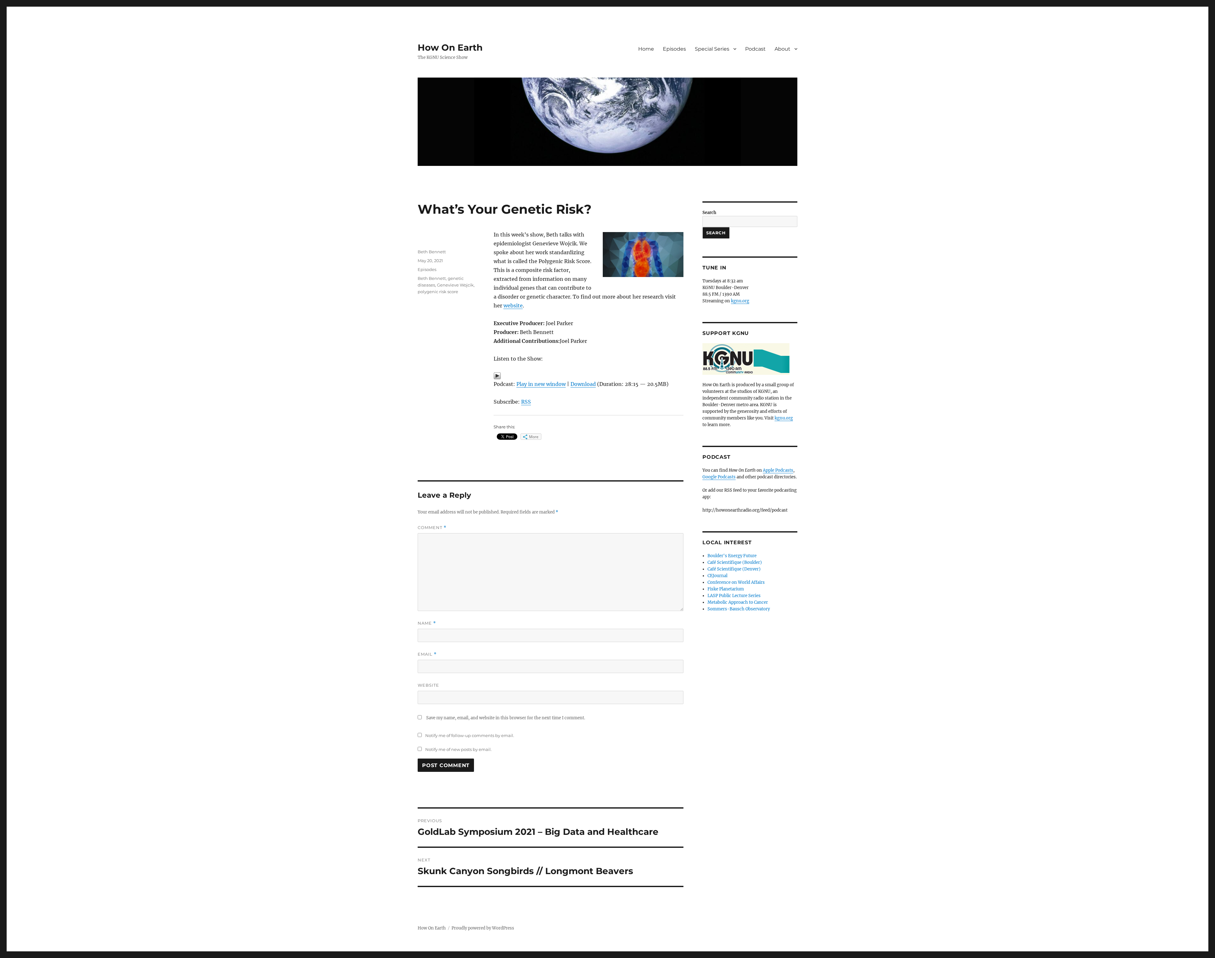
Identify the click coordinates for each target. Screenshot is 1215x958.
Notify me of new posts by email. (458, 749)
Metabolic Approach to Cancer (737, 602)
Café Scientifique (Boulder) (734, 562)
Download (583, 384)
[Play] (588, 376)
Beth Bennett (432, 251)
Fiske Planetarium (725, 589)
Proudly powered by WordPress (483, 928)
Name (427, 623)
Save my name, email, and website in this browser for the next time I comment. (505, 718)
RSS (526, 402)
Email (427, 654)
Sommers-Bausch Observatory (738, 609)
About (782, 49)
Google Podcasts (719, 477)
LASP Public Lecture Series (734, 595)
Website (428, 685)
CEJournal (717, 575)
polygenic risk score (438, 291)
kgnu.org (740, 301)
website (513, 305)
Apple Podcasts (778, 470)
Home (646, 49)
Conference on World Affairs (736, 582)
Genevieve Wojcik (455, 284)
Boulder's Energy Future (732, 555)
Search (709, 212)
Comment (432, 527)
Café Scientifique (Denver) (734, 569)
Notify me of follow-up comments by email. (469, 735)
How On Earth (450, 47)
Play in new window (541, 384)
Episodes (674, 49)
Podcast (755, 49)
